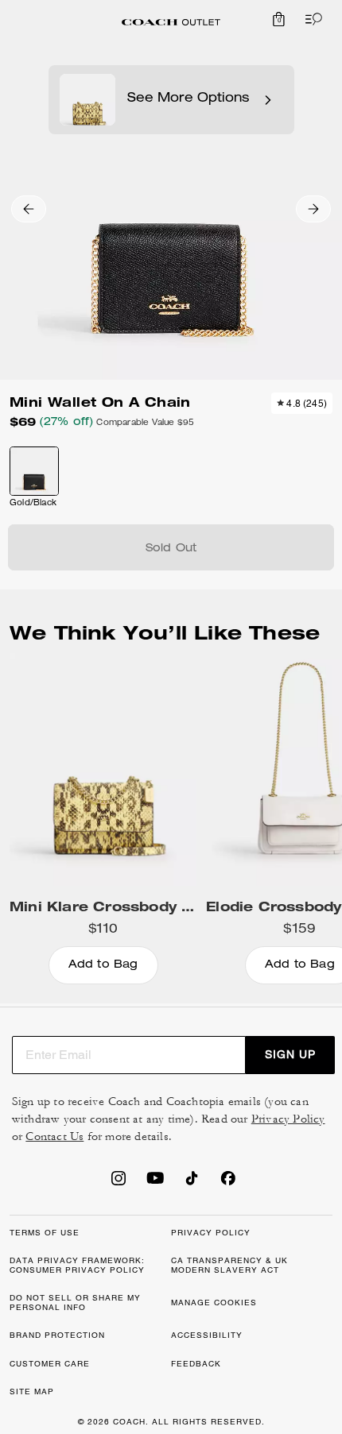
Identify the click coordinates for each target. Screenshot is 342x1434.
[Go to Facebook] (228, 1183)
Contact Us (54, 1136)
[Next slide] (313, 209)
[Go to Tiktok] (191, 1183)
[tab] (171, 22)
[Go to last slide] (28, 209)
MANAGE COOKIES (214, 1302)
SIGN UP (290, 1054)
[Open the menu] (310, 19)
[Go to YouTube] (155, 1183)
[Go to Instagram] (118, 1183)
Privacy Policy (288, 1119)
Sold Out (171, 549)
